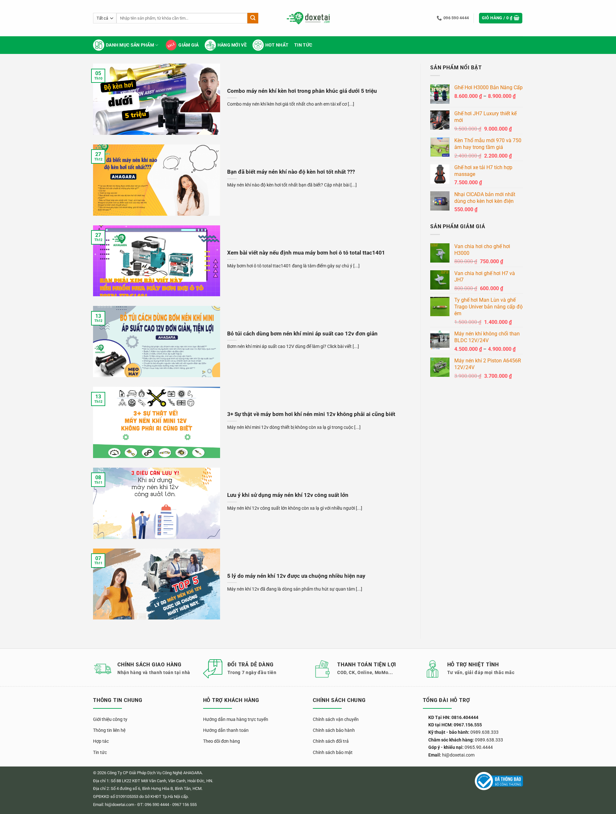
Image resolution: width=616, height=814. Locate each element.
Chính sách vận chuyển (336, 719)
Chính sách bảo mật (333, 752)
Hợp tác (101, 741)
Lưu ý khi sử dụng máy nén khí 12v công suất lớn (287, 495)
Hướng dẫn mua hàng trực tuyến (235, 719)
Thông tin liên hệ (109, 730)
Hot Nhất (276, 45)
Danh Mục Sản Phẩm (130, 45)
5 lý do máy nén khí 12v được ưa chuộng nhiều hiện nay (296, 576)
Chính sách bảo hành (334, 730)
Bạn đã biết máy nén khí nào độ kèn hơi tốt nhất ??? (291, 172)
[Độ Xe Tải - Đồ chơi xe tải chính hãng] (308, 18)
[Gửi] (252, 18)
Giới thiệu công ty (110, 719)
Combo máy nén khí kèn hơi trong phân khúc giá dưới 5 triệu (302, 91)
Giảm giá (188, 45)
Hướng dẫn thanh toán (226, 730)
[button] (501, 18)
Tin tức (303, 45)
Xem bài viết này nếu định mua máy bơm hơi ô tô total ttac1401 (306, 253)
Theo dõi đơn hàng (221, 741)
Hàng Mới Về (232, 45)
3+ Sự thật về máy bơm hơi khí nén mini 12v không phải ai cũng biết (311, 414)
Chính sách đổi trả (331, 741)
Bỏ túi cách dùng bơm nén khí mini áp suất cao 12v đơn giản (302, 334)
